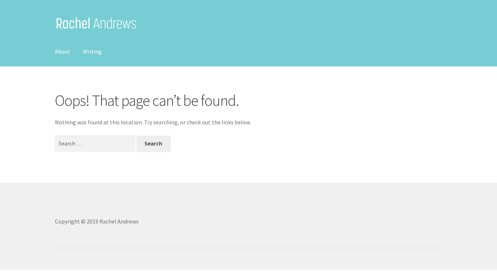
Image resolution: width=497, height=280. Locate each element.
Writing (92, 51)
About (62, 51)
